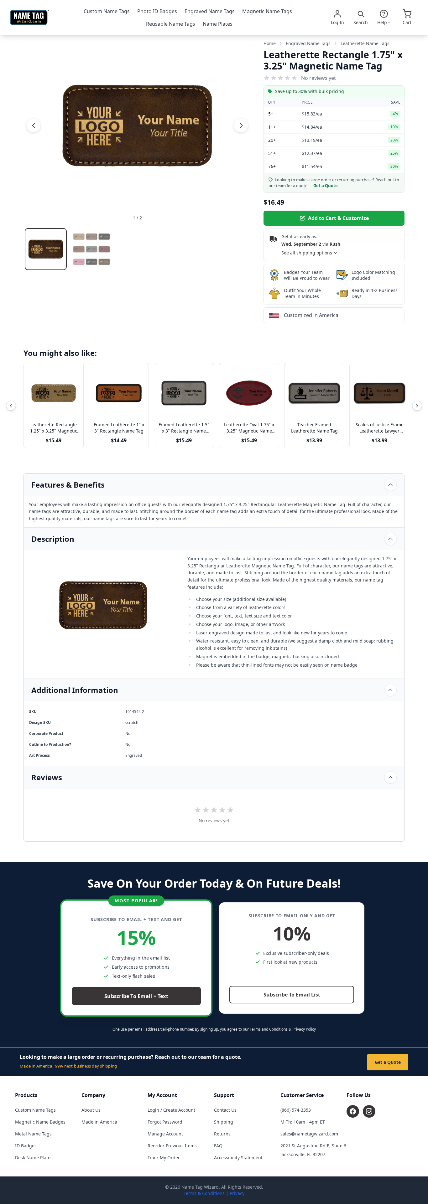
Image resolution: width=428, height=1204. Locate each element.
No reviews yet (318, 77)
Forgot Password (165, 1122)
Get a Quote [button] (325, 185)
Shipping (223, 1122)
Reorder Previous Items (172, 1146)
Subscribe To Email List (292, 994)
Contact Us (225, 1110)
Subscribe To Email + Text (136, 996)
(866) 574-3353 (295, 1110)
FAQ (218, 1146)
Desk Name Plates (34, 1157)
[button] (33, 125)
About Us (91, 1110)
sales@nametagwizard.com (309, 1134)
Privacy (237, 1193)
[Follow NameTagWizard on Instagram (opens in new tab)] (369, 1111)
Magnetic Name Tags (267, 11)
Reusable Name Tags (170, 23)
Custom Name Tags (107, 11)
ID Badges (26, 1146)
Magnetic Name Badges (40, 1122)
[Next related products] (417, 406)
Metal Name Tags (33, 1134)
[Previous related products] (11, 406)
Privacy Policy (304, 1029)
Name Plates (217, 23)
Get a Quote (388, 1062)
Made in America (99, 1122)
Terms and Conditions (269, 1029)
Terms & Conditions (204, 1193)
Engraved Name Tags (210, 11)
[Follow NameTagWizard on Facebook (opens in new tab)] (353, 1111)
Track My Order (164, 1157)
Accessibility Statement (238, 1157)
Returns (222, 1134)
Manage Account (165, 1134)
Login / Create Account (171, 1110)
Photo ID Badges (157, 11)
